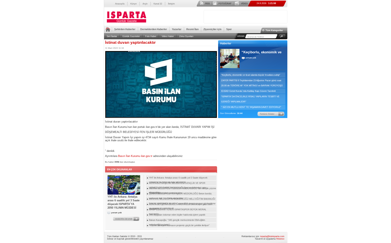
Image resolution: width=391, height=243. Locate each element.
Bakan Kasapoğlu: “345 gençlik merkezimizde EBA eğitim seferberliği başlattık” (177, 220)
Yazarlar (176, 29)
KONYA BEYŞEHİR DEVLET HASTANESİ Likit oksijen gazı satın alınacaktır (180, 205)
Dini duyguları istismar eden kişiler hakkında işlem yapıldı (177, 214)
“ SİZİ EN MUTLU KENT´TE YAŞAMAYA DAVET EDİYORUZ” (251, 107)
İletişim (171, 3)
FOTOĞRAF (225, 3)
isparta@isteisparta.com (272, 236)
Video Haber (168, 36)
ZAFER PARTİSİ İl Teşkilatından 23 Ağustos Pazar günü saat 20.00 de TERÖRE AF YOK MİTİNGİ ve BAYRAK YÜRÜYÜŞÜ (252, 83)
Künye (133, 3)
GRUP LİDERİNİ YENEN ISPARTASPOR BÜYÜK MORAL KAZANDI (177, 210)
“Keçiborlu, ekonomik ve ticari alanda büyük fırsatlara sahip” (250, 75)
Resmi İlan (192, 29)
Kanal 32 (158, 3)
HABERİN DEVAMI (123, 219)
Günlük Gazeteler (131, 36)
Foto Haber (150, 36)
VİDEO (244, 3)
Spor (229, 29)
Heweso (280, 239)
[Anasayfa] (126, 23)
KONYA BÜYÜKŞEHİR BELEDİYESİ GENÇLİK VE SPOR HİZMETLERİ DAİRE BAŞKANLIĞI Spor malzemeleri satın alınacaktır (177, 183)
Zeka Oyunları (186, 36)
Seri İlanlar (112, 36)
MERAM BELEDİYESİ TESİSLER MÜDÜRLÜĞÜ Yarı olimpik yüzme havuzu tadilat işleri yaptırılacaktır (182, 189)
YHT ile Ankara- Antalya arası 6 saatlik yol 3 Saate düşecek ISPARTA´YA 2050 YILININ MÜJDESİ (178, 178)
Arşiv (145, 3)
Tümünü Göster (267, 114)
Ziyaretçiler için (212, 29)
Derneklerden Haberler (153, 29)
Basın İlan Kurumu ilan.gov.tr (135, 156)
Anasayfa (119, 3)
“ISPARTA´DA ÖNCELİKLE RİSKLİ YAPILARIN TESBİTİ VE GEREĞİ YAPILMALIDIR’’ (250, 99)
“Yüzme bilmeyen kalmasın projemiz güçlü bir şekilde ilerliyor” (179, 225)
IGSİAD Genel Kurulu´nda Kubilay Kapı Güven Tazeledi (248, 91)
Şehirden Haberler (124, 29)
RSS (207, 3)
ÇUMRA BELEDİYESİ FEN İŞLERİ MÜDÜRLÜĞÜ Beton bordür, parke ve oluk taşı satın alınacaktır (180, 194)
